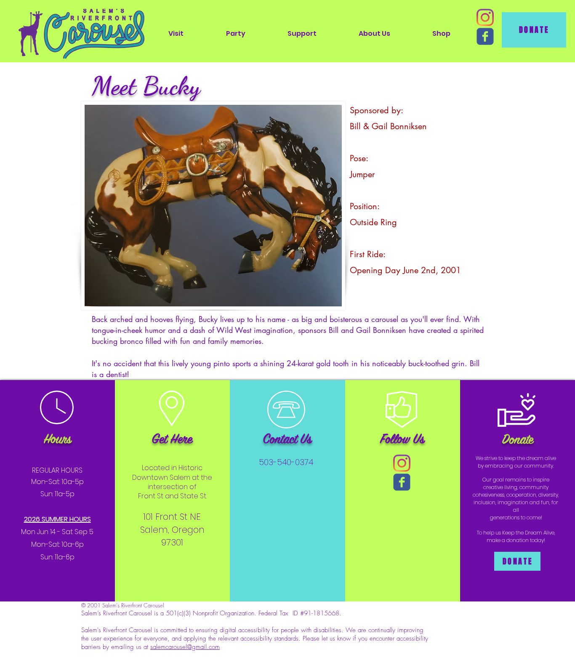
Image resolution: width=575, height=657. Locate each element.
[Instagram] (485, 17)
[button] (176, 33)
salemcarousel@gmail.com (185, 647)
